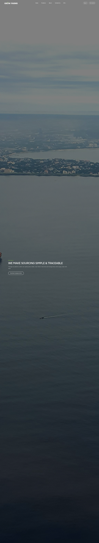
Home (37, 3)
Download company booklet (16, 273)
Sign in (85, 3)
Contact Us (57, 3)
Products (43, 3)
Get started (92, 3)
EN (64, 3)
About (50, 3)
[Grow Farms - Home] (11, 3)
